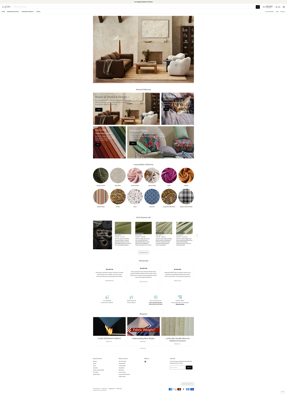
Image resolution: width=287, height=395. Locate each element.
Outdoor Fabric (96, 374)
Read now (108, 341)
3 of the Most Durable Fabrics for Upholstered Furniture (178, 339)
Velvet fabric (121, 368)
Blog (277, 11)
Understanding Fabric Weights (143, 338)
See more (142, 348)
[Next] (197, 235)
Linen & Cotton (122, 372)
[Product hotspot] (176, 65)
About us (283, 11)
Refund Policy (119, 388)
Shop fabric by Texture (13, 11)
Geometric (95, 368)
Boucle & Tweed (122, 361)
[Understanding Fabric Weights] (143, 326)
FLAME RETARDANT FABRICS (109, 338)
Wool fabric (121, 370)
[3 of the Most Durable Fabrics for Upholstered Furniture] (177, 326)
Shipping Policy (112, 388)
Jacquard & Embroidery (124, 374)
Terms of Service (96, 388)
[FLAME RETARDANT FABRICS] (109, 326)
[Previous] (90, 235)
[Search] (258, 7)
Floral (94, 366)
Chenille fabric (122, 363)
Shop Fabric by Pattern (27, 11)
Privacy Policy (104, 388)
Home (3, 11)
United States (187, 384)
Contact (38, 11)
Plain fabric (95, 372)
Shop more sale (143, 252)
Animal (94, 363)
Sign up (189, 367)
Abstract (95, 361)
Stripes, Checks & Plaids (98, 370)
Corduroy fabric (122, 366)
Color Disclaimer (269, 11)
